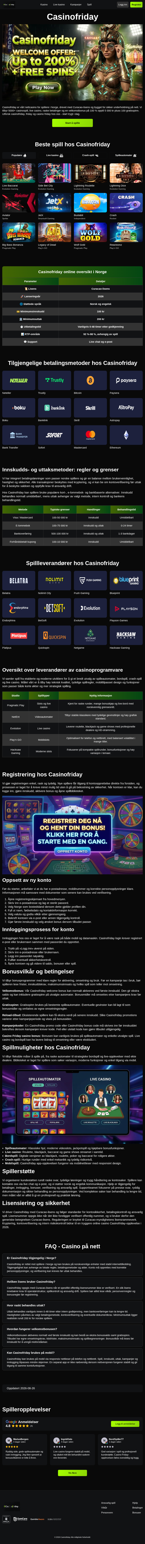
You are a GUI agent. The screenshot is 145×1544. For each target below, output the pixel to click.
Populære (17, 155)
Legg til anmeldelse (125, 1424)
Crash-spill (88, 155)
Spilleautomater (123, 155)
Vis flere (72, 1473)
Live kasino (52, 155)
